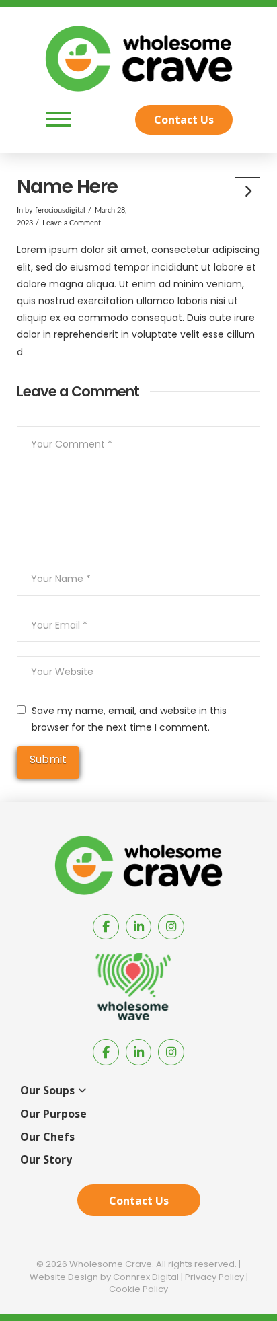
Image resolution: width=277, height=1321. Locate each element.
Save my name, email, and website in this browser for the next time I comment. (129, 719)
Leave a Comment (71, 223)
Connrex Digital (146, 1277)
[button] (58, 120)
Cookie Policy (138, 1289)
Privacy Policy (214, 1277)
